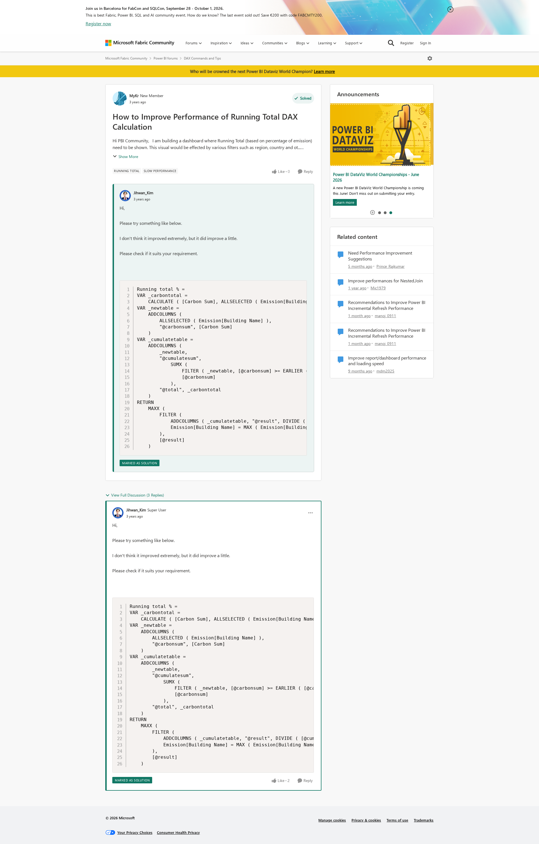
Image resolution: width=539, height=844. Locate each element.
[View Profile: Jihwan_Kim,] (125, 195)
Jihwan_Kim (143, 192)
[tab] (379, 212)
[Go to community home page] (139, 43)
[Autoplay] (372, 212)
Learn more (324, 71)
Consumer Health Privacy (178, 832)
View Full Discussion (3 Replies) (137, 495)
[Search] (391, 43)
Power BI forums (166, 58)
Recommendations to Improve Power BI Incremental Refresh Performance (386, 305)
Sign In (425, 42)
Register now (98, 23)
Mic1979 (378, 288)
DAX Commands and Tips (202, 58)
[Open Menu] (430, 58)
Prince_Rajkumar (390, 266)
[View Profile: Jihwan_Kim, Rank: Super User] (118, 512)
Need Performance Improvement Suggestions (380, 256)
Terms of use (397, 820)
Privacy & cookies (366, 820)
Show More (128, 156)
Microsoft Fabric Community (126, 58)
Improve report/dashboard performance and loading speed (387, 361)
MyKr (134, 95)
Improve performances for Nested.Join (385, 280)
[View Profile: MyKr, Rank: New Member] (120, 99)
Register (407, 42)
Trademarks (423, 820)
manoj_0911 (385, 315)
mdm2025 (385, 371)
